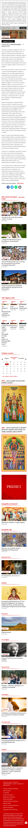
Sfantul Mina (20, 183)
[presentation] (1, 358)
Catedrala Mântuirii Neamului (10, 801)
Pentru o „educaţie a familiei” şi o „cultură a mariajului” (13, 686)
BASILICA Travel (7, 803)
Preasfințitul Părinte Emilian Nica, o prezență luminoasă (14, 741)
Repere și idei (5, 36)
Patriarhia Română (8, 799)
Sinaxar (4, 583)
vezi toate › (21, 197)
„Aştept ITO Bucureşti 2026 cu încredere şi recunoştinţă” (11, 240)
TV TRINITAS (6, 793)
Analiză (4, 749)
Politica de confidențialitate (10, 782)
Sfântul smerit (6, 632)
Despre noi (20, 783)
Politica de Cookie (6, 28)
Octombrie (21, 358)
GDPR (13, 28)
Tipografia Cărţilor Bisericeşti (10, 809)
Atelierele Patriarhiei (8, 807)
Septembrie (13, 358)
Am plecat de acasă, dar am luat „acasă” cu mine (12, 218)
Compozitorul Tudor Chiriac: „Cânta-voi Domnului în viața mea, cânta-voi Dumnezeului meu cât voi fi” (5, 335)
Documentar (5, 667)
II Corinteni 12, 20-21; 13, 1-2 (11, 576)
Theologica (5, 694)
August (7, 358)
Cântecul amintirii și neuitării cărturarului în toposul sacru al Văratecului (12, 287)
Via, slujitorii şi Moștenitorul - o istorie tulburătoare (5, 311)
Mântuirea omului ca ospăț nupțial (13, 522)
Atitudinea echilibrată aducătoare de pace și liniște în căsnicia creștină (14, 714)
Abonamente (6, 785)
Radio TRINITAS (6, 790)
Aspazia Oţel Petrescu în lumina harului (12, 659)
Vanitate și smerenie (13, 326)
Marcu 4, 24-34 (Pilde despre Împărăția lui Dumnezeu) (11, 549)
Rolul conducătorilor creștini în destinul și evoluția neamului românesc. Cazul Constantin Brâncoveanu (12, 770)
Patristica (5, 614)
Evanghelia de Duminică (9, 504)
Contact (15, 783)
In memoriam (6, 722)
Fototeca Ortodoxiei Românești (10, 788)
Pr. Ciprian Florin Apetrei (15, 44)
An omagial (5, 639)
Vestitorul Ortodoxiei (8, 795)
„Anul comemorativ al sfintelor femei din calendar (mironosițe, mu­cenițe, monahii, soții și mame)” (14, 429)
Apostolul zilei (6, 557)
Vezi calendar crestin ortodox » (10, 376)
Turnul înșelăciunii (22, 307)
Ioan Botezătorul (14, 307)
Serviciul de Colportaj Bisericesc (11, 805)
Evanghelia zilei (7, 530)
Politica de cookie (7, 782)
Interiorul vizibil (22, 326)
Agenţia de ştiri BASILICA (9, 797)
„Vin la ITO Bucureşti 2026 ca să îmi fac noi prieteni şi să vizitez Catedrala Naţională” (13, 263)
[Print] (20, 187)
